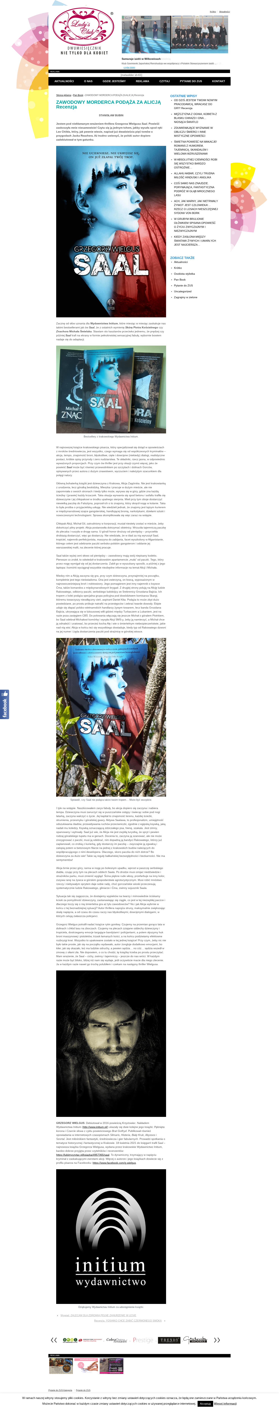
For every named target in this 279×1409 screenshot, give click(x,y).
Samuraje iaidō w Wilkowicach (141, 58)
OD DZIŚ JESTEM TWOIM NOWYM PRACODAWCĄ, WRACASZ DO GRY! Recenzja (195, 104)
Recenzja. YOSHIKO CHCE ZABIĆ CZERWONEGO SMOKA (128, 1320)
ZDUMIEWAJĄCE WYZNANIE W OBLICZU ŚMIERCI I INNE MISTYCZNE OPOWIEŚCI (193, 131)
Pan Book (78, 95)
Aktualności (224, 11)
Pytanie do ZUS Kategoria (60, 1390)
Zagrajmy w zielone (185, 297)
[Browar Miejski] (61, 1366)
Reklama (142, 81)
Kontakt (218, 81)
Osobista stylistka (184, 273)
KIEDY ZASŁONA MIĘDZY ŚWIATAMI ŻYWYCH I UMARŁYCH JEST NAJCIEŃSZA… (195, 240)
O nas (88, 81)
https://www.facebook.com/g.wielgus (114, 1162)
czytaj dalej (129, 67)
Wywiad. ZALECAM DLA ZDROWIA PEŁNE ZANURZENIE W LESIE (98, 1315)
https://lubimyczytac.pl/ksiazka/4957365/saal (82, 1154)
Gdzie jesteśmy (114, 81)
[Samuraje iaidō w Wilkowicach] (175, 52)
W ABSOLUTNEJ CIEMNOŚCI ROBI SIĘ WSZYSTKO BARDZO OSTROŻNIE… (195, 163)
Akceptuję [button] (205, 1403)
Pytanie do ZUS (191, 81)
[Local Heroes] (111, 1366)
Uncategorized (183, 291)
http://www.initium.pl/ (95, 1126)
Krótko (213, 11)
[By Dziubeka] (86, 1366)
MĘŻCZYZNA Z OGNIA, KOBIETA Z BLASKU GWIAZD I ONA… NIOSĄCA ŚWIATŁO (195, 117)
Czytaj (164, 81)
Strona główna (63, 95)
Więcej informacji (225, 1403)
